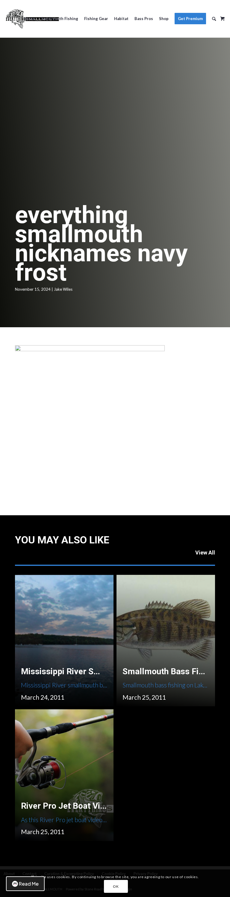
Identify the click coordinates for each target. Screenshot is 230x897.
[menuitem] (29, 18)
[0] (223, 16)
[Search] (214, 18)
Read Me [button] (29, 884)
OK (116, 886)
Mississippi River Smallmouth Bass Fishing (103, 671)
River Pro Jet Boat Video (67, 806)
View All (205, 552)
